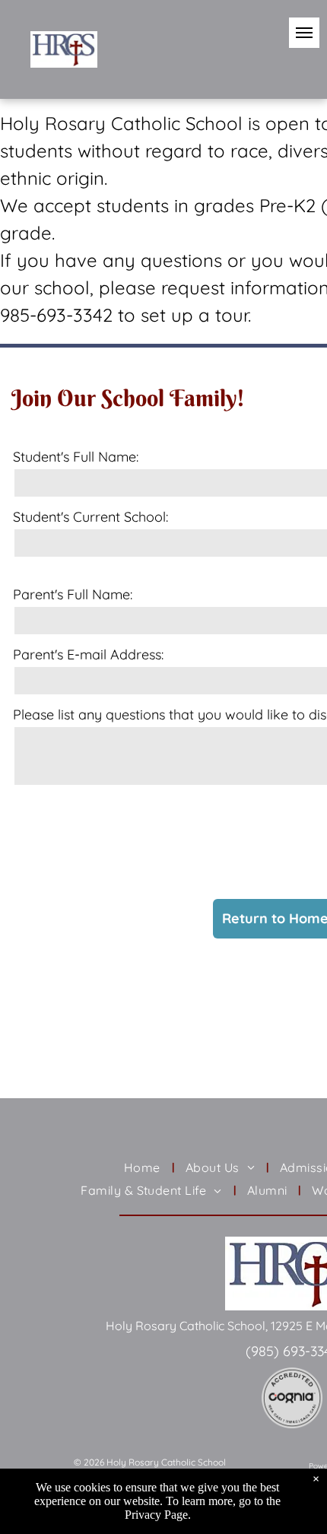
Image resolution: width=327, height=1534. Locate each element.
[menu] (304, 32)
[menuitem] (143, 1167)
